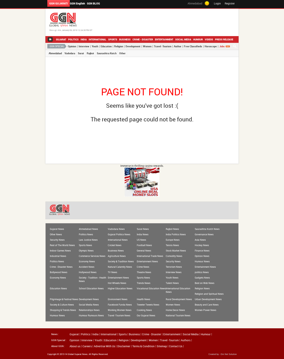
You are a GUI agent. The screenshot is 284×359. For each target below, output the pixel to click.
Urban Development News (208, 299)
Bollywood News (58, 272)
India (84, 39)
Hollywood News (87, 272)
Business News (116, 250)
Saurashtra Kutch (106, 53)
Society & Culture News (62, 304)
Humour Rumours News (91, 315)
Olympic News (86, 250)
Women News (173, 304)
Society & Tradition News (121, 261)
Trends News (143, 282)
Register (230, 3)
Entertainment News (147, 261)
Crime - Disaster (143, 39)
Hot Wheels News (117, 282)
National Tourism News (178, 315)
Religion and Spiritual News (209, 293)
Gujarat (61, 39)
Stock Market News (176, 250)
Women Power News (205, 310)
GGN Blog (93, 3)
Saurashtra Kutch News (207, 228)
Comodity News (174, 255)
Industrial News (58, 255)
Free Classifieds (193, 46)
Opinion (72, 46)
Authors (185, 340)
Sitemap (162, 346)
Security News (57, 239)
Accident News (86, 266)
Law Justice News (88, 239)
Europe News (172, 239)
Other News (56, 234)
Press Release (224, 39)
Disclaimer (123, 346)
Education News (58, 288)
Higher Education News (120, 288)
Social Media (183, 39)
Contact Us (175, 346)
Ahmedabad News (88, 228)
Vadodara (70, 53)
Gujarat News (57, 228)
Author (177, 46)
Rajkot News (172, 228)
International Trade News (150, 255)
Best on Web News (204, 282)
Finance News (202, 250)
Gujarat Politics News (119, 234)
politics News (202, 272)
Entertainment (164, 39)
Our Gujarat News (146, 315)
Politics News (86, 234)
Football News (144, 245)
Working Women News (119, 310)
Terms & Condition (143, 346)
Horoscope (211, 46)
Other (122, 53)
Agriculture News (117, 255)
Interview (84, 46)
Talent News (172, 282)
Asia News (200, 239)
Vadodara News (116, 228)
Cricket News (114, 245)
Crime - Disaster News (61, 266)
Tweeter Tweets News (148, 304)
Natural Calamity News (120, 266)
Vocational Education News (151, 288)
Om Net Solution (229, 354)
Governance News (204, 234)
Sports (112, 39)
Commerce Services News (92, 255)
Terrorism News (174, 266)
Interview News (173, 272)
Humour (198, 39)
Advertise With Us (104, 346)
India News (142, 234)
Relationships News (89, 310)
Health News (143, 299)
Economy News (87, 261)
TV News (112, 272)
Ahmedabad (55, 53)
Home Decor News (175, 310)
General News (144, 250)
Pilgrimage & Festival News (64, 299)
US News (141, 239)
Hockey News (202, 245)
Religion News (202, 288)
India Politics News (176, 234)
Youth (95, 46)
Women (147, 46)
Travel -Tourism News (119, 315)
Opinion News (202, 255)
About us (75, 346)
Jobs (222, 46)
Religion (118, 46)
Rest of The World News (62, 245)
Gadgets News (202, 277)
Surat (81, 53)
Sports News (85, 245)
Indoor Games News (60, 250)
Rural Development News (179, 299)
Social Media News (89, 304)
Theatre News (144, 272)
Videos (209, 39)
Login (217, 3)
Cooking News (144, 310)
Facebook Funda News (120, 304)
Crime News (143, 266)
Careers (87, 346)
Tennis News (172, 245)
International (97, 39)
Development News (89, 299)
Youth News (172, 277)
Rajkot (90, 53)
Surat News (143, 228)
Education (106, 46)
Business (125, 39)
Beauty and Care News (207, 304)
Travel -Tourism (162, 46)
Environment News (117, 299)
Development (133, 46)
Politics (73, 39)
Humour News (202, 261)
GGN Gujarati (58, 3)
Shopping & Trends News (63, 310)
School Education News (91, 288)
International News (118, 239)
